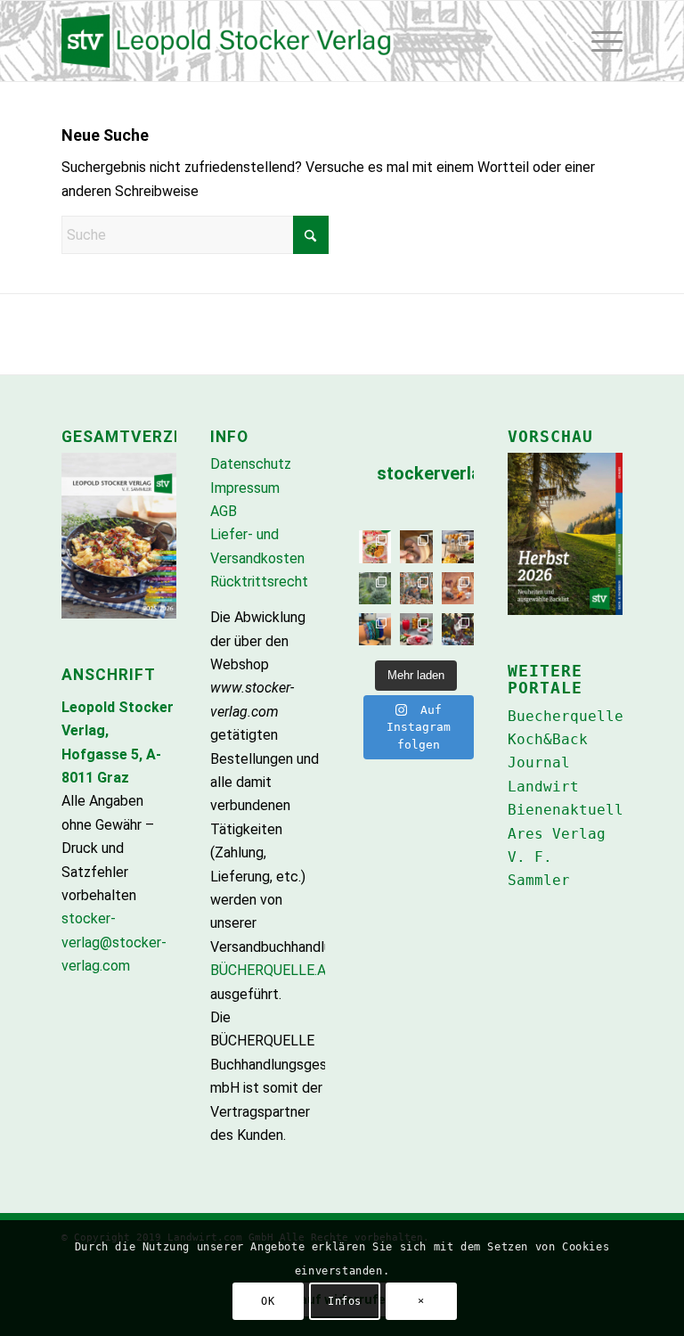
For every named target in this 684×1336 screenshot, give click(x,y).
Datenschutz (250, 463)
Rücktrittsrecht (259, 581)
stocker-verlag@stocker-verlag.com (114, 942)
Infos (345, 1301)
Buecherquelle (565, 716)
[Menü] (606, 41)
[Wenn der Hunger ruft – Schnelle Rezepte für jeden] (375, 546)
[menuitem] (568, 41)
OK (267, 1301)
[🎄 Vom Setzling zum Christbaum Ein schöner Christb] (375, 588)
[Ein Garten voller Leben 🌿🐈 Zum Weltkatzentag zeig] (458, 629)
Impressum (245, 487)
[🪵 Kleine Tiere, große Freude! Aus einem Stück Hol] (458, 588)
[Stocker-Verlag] (342, 41)
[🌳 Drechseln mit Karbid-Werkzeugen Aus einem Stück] (416, 546)
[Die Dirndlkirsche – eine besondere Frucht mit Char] (416, 629)
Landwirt (543, 786)
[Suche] (568, 41)
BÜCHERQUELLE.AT (272, 970)
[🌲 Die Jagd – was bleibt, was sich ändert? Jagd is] (416, 588)
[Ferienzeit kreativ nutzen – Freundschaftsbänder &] (375, 629)
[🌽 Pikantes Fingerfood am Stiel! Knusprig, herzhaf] (458, 546)
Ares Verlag (557, 833)
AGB (223, 511)
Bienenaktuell (565, 809)
